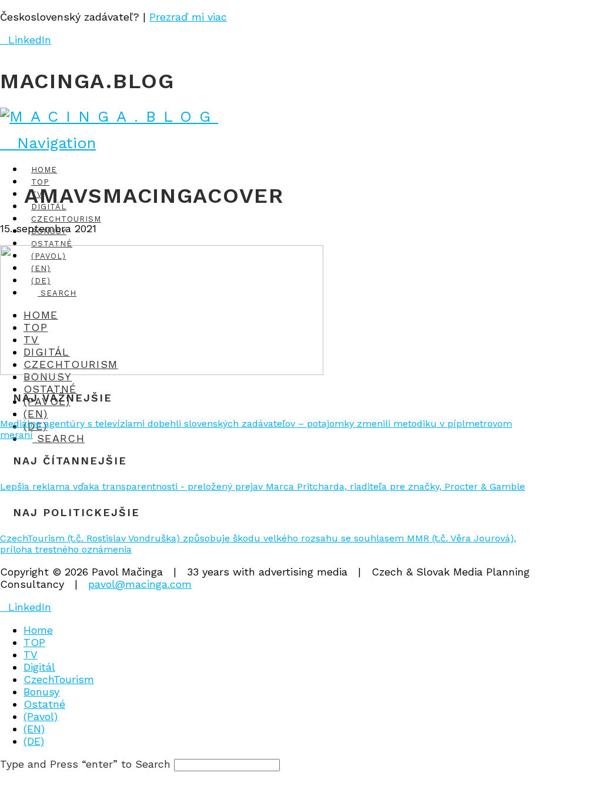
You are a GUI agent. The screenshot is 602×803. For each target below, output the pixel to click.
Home (38, 630)
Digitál (39, 667)
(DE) (34, 741)
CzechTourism (59, 679)
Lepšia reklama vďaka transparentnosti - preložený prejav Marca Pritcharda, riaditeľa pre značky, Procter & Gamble (262, 486)
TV (31, 654)
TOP (34, 642)
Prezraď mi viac (188, 17)
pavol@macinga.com (140, 584)
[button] (48, 143)
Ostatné (44, 704)
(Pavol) (41, 716)
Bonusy (41, 691)
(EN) (34, 728)
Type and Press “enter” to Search (85, 764)
